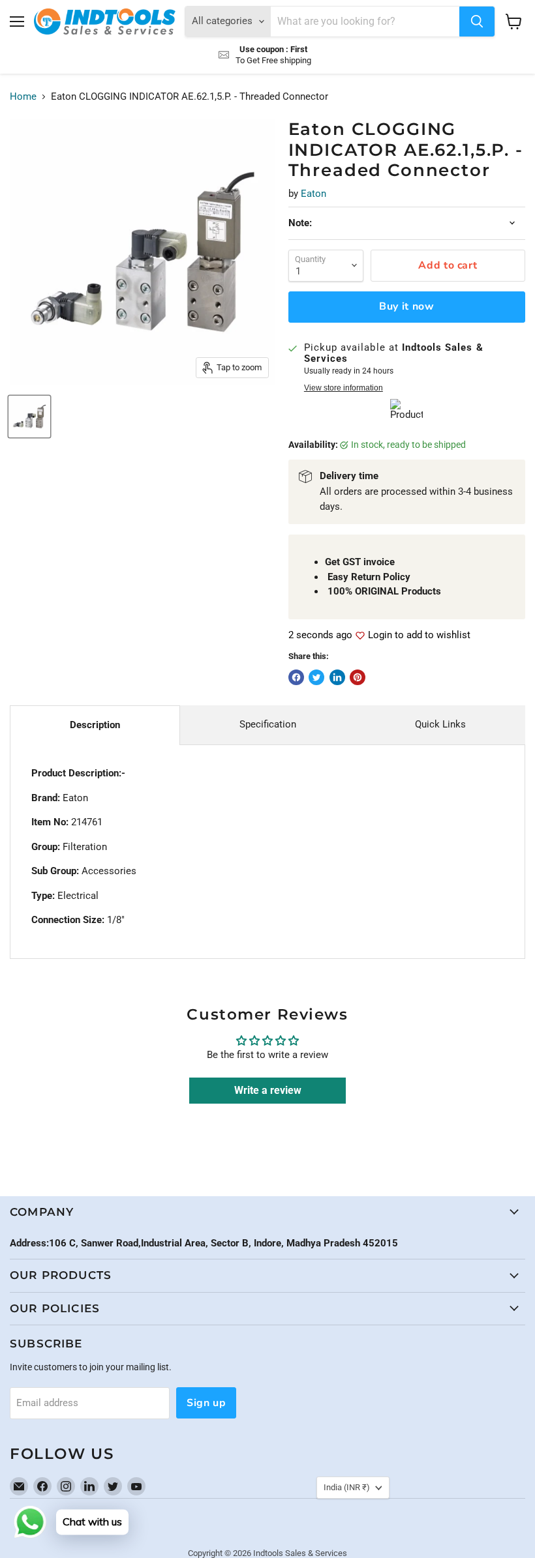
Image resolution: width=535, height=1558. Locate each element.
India (347, 1487)
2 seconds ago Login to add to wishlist (379, 635)
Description (95, 725)
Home (23, 96)
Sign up (206, 1403)
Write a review (267, 1090)
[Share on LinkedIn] (337, 677)
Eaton (313, 193)
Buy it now (406, 306)
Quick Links (440, 724)
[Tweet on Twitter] (316, 677)
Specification (267, 724)
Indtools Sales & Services (300, 1553)
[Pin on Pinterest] (357, 677)
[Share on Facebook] (296, 677)
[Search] (477, 22)
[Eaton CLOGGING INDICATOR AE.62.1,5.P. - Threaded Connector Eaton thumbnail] (29, 416)
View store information (343, 387)
